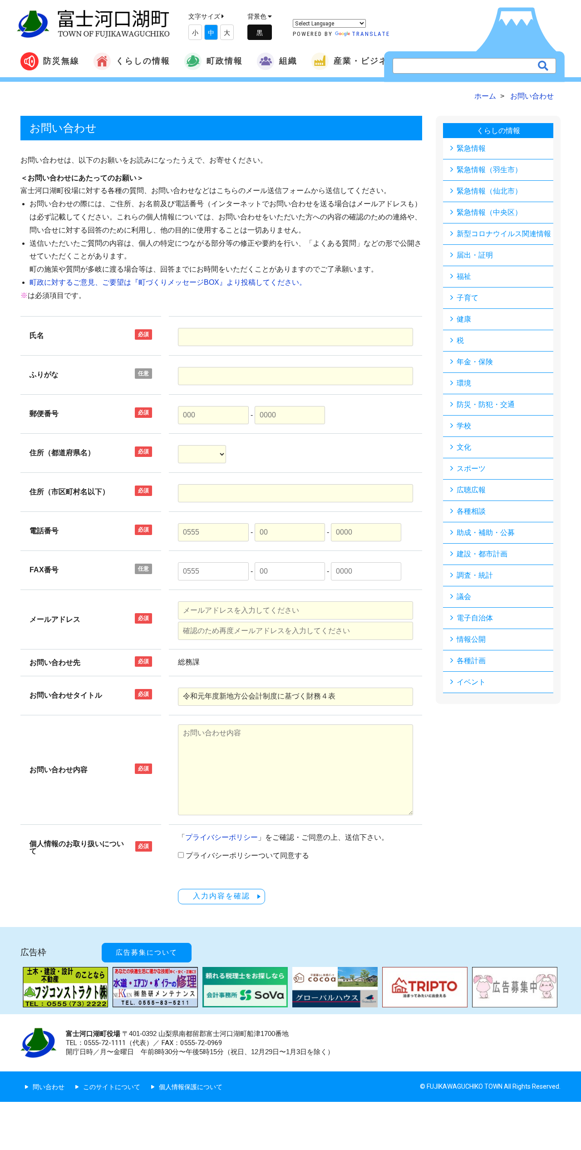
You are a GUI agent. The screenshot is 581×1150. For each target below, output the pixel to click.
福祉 (464, 276)
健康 (464, 319)
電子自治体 (475, 618)
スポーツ (471, 468)
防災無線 (61, 60)
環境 (464, 383)
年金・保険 (475, 362)
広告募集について (146, 952)
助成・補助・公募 (486, 532)
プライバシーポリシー (221, 837)
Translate (371, 33)
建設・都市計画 (482, 554)
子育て (467, 298)
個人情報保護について (190, 1087)
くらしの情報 (143, 60)
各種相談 (471, 511)
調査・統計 (475, 575)
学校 (464, 426)
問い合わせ (48, 1087)
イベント (471, 682)
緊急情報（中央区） (489, 212)
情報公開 (471, 639)
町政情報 (225, 60)
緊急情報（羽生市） (489, 169)
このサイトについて (111, 1087)
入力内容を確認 (221, 896)
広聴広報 (471, 490)
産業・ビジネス (365, 60)
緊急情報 (471, 148)
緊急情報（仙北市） (489, 191)
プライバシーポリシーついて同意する (247, 855)
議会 (464, 596)
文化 (464, 447)
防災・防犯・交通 (486, 404)
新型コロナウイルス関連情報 (504, 234)
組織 (288, 60)
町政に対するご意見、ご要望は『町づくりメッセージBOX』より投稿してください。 (168, 282)
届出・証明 (475, 255)
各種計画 (471, 660)
